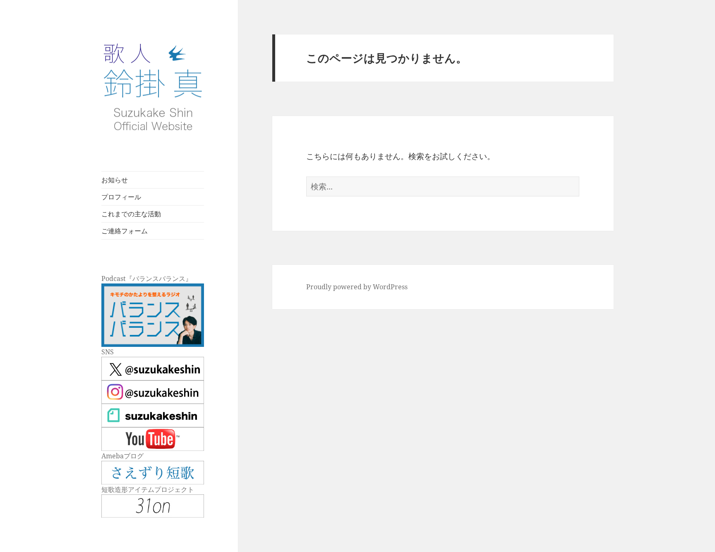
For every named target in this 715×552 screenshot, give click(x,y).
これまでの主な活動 (131, 213)
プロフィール (121, 196)
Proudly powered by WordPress (357, 286)
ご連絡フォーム (124, 230)
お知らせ (114, 179)
